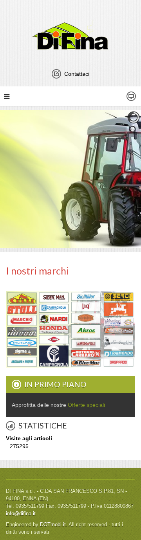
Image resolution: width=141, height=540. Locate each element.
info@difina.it (21, 513)
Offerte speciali (86, 405)
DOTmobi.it (53, 524)
